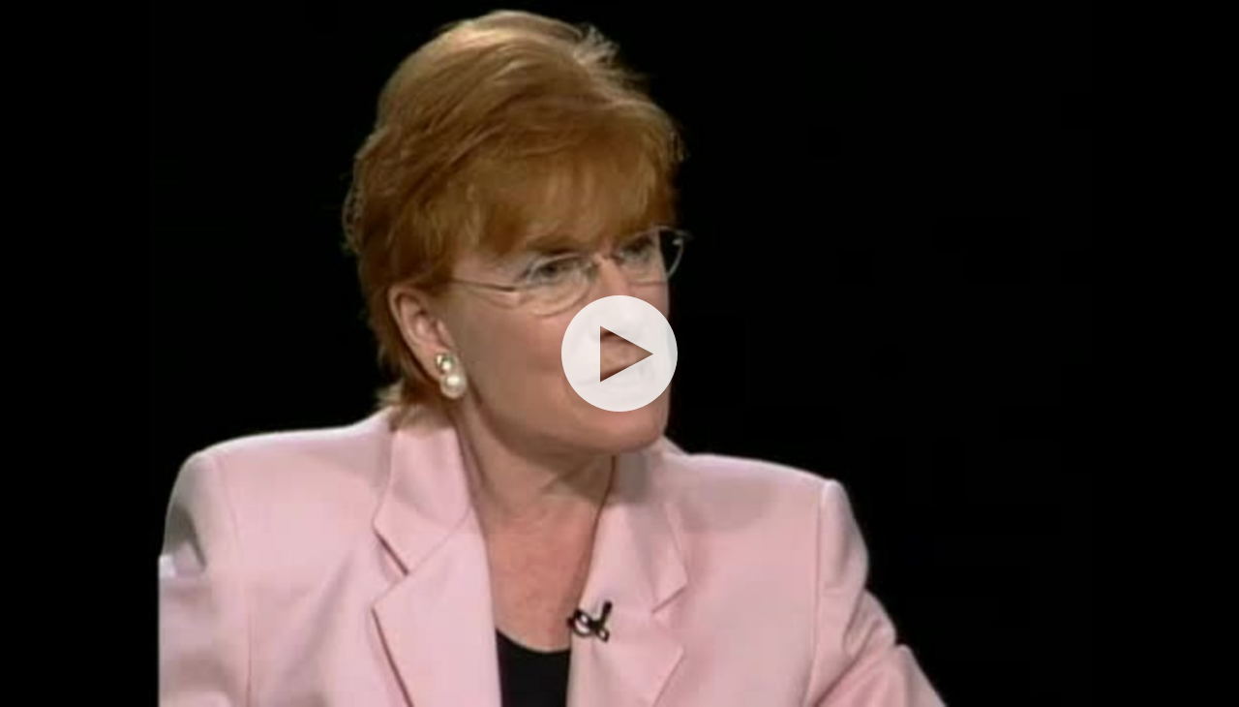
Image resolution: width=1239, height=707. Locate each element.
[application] (619, 353)
